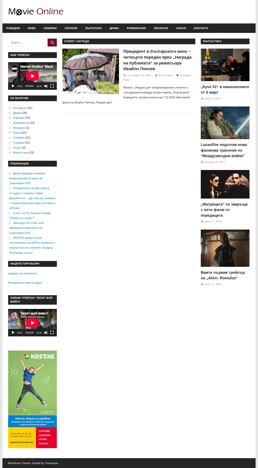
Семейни (50, 28)
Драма (114, 28)
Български (93, 28)
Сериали (71, 28)
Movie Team (165, 75)
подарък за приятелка (22, 273)
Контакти (201, 28)
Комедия (13, 28)
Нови (32, 28)
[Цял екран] (52, 86)
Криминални (136, 28)
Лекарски (161, 28)
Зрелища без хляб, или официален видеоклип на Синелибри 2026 (26, 227)
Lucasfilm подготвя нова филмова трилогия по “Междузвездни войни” (224, 150)
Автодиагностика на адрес (25, 282)
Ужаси (181, 28)
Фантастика (20, 152)
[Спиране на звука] (46, 86)
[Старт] (13, 86)
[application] (32, 76)
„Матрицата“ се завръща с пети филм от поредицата (224, 209)
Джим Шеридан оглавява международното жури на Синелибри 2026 (27, 178)
